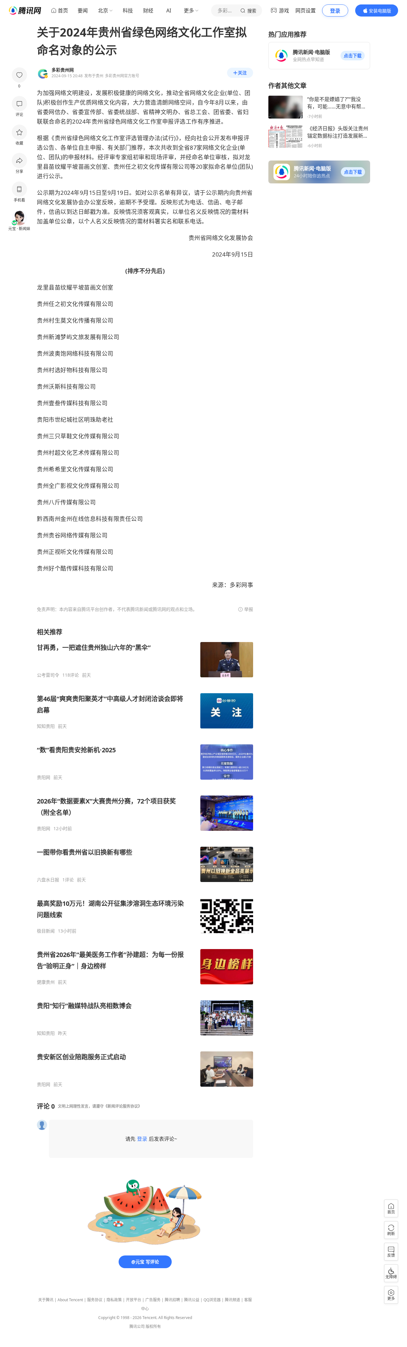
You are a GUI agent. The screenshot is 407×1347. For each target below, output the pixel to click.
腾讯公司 (137, 1326)
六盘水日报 (48, 880)
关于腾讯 (45, 1300)
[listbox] (145, 857)
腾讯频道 (232, 1300)
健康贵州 (46, 982)
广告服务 (153, 1300)
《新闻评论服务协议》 (123, 1106)
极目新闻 (46, 931)
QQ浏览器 (212, 1300)
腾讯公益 (191, 1300)
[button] (353, 55)
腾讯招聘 (172, 1300)
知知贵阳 (46, 726)
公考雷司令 (48, 675)
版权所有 (153, 1326)
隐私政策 (114, 1300)
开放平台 (133, 1300)
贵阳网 (43, 777)
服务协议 (94, 1300)
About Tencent (70, 1300)
